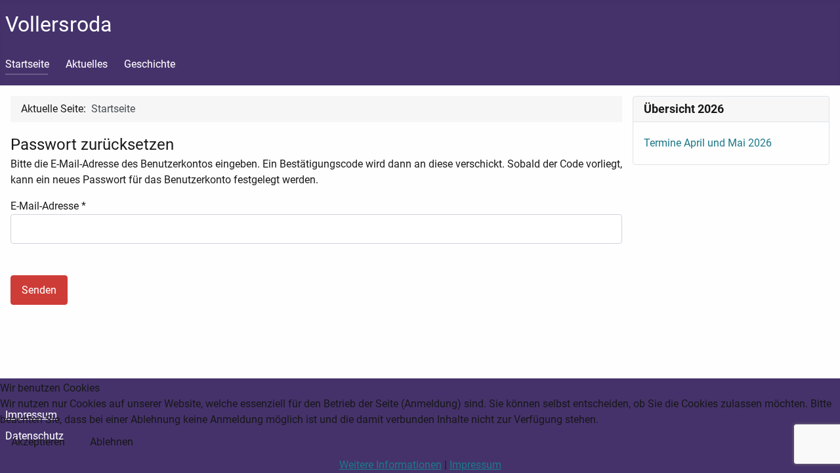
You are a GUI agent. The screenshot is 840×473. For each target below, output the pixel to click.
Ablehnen (111, 442)
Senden (39, 290)
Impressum (475, 465)
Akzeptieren (38, 442)
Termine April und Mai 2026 (708, 143)
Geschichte (149, 64)
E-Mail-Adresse (48, 206)
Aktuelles (87, 64)
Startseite (27, 64)
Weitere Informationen (390, 465)
